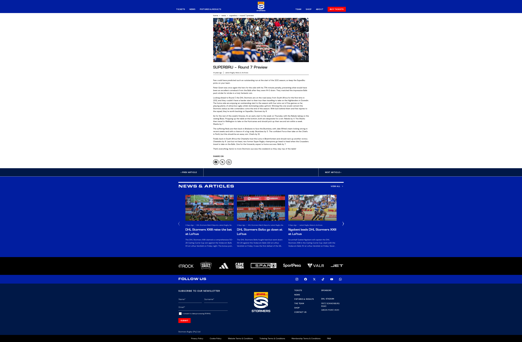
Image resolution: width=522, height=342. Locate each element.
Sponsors (326, 290)
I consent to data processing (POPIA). (197, 314)
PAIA (329, 338)
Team (298, 9)
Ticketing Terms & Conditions (272, 338)
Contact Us (300, 312)
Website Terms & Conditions (240, 338)
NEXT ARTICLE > (333, 172)
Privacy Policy (197, 338)
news (223, 15)
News (192, 9)
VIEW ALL (335, 186)
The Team (299, 303)
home (215, 15)
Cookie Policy (215, 338)
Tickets (180, 9)
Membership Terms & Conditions (306, 338)
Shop (309, 9)
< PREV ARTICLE (189, 172)
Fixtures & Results (210, 9)
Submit (184, 320)
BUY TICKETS (337, 9)
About (319, 9)
